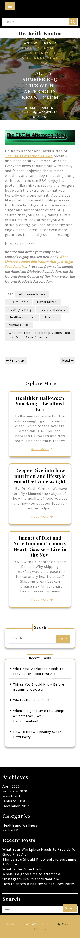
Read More (40, 449)
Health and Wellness (20, 825)
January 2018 (13, 801)
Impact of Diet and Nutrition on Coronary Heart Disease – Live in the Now (40, 546)
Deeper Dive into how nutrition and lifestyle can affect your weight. (40, 476)
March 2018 (12, 796)
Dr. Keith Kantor (40, 33)
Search (73, 21)
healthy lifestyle (52, 309)
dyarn (26, 112)
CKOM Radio (19, 302)
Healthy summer (22, 317)
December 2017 (15, 806)
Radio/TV (10, 830)
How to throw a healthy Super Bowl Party (38, 884)
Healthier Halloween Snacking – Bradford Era (40, 404)
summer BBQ (19, 325)
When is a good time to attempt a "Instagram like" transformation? (39, 715)
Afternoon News (32, 294)
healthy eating (20, 309)
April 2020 (11, 786)
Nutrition (50, 317)
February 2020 (14, 791)
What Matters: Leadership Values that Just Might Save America (39, 262)
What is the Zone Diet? (31, 700)
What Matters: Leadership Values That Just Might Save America (39, 335)
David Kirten (47, 302)
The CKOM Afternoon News (29, 156)
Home (30, 38)
